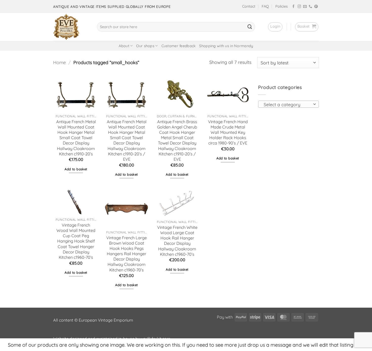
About (124, 46)
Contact (248, 6)
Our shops (145, 46)
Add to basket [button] (76, 169)
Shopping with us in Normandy (226, 46)
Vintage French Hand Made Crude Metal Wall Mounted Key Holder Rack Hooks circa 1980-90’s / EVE (228, 132)
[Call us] (310, 7)
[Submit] (250, 27)
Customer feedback (178, 46)
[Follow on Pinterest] (316, 7)
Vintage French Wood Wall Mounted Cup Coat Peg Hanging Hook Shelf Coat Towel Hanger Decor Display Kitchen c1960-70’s (75, 241)
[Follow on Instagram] (299, 7)
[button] (275, 26)
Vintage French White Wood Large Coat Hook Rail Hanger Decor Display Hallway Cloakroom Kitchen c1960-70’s (177, 241)
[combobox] (288, 104)
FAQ (265, 6)
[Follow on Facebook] (293, 7)
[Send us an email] (305, 7)
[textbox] (287, 104)
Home (59, 62)
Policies (281, 6)
